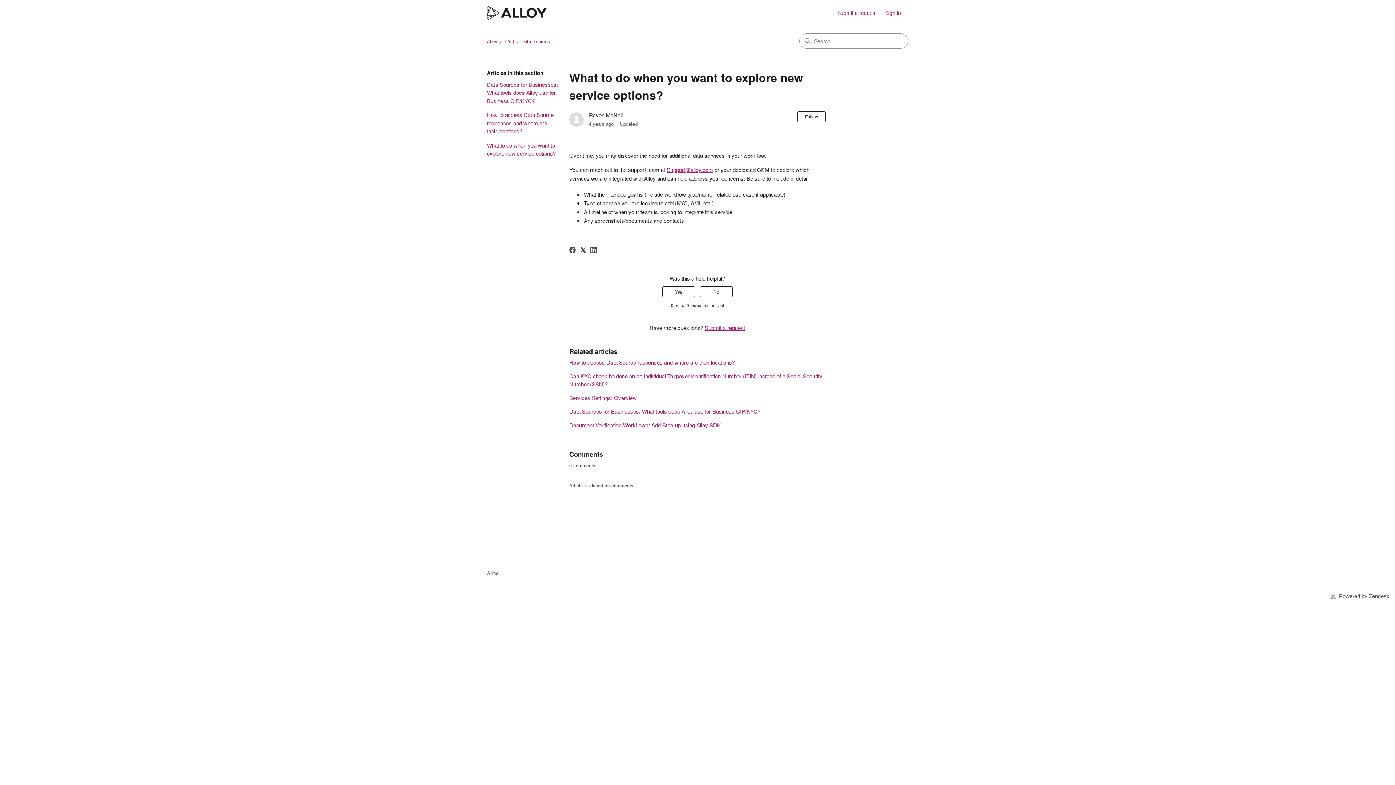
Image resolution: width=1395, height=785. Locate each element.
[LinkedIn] (593, 250)
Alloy (492, 41)
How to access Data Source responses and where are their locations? (520, 123)
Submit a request (857, 12)
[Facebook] (572, 250)
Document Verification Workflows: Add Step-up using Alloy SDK (645, 425)
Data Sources (535, 41)
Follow (811, 116)
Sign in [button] (893, 12)
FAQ (509, 41)
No (716, 292)
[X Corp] (583, 250)
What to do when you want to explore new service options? (521, 149)
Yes (678, 292)
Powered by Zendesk (1364, 596)
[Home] (517, 13)
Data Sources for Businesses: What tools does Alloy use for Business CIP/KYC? (522, 93)
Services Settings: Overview (603, 398)
